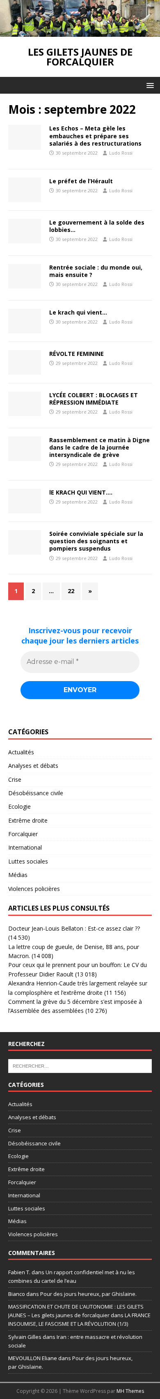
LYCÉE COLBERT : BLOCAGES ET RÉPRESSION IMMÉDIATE (93, 398)
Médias (17, 875)
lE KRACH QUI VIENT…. (80, 492)
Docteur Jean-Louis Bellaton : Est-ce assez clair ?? (74, 928)
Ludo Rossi (121, 153)
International (25, 847)
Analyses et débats (33, 765)
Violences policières (34, 889)
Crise (14, 779)
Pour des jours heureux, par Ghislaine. (88, 1294)
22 (71, 591)
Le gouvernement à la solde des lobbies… (96, 226)
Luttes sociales (28, 861)
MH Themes (130, 1391)
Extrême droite (28, 820)
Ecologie (19, 806)
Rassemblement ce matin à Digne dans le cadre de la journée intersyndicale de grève (99, 447)
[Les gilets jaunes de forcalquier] (80, 32)
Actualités (21, 752)
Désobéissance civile (35, 793)
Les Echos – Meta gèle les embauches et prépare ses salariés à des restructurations (95, 135)
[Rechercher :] (80, 1065)
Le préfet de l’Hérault (81, 181)
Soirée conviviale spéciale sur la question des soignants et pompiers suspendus (96, 541)
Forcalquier (23, 834)
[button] (148, 85)
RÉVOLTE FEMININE (76, 354)
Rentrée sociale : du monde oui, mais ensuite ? (95, 271)
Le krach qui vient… (78, 312)
